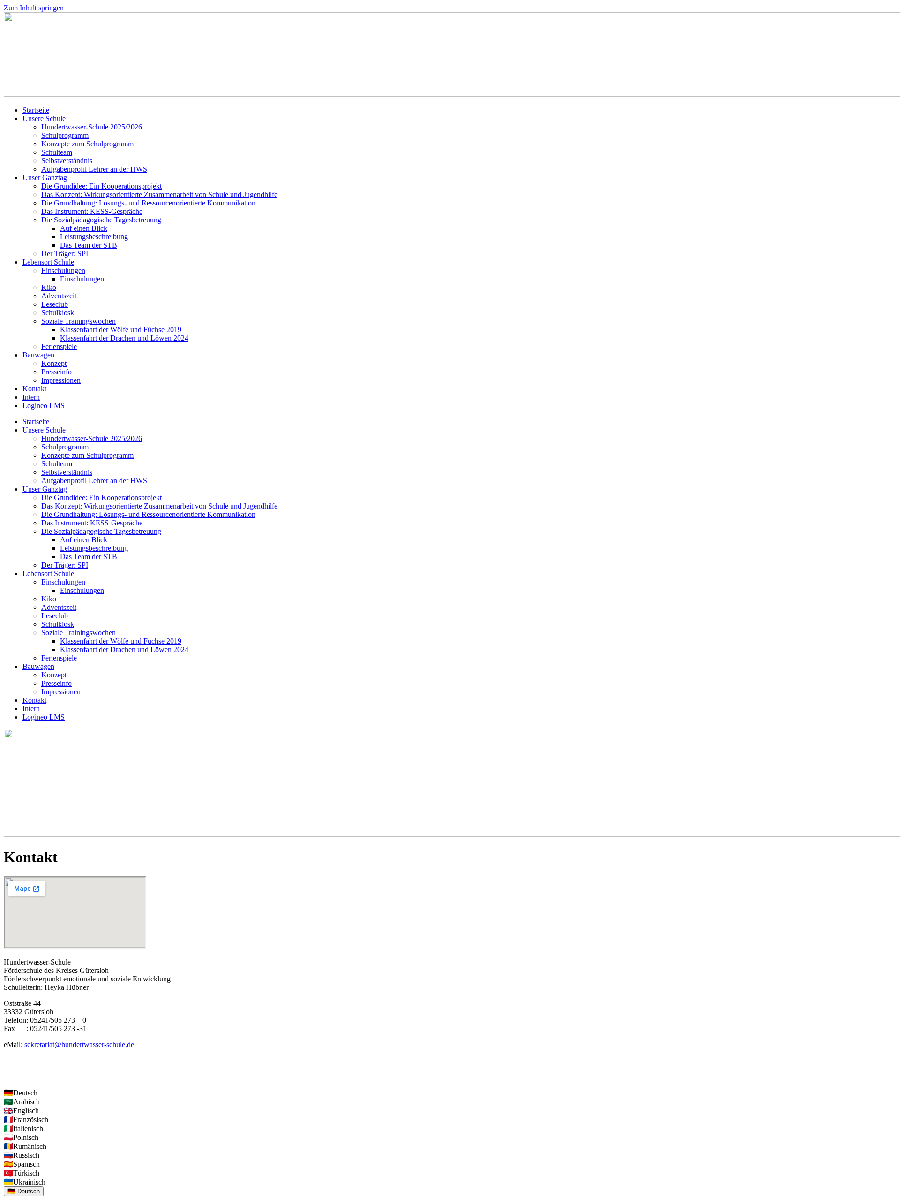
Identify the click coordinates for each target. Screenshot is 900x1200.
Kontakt (34, 389)
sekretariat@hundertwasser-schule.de (79, 1044)
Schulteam (56, 152)
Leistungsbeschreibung (94, 237)
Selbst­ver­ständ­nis (66, 161)
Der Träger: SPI (64, 254)
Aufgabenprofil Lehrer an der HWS (94, 169)
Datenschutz (22, 1076)
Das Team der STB (88, 245)
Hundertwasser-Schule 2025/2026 (91, 127)
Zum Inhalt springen (34, 8)
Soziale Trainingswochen (78, 321)
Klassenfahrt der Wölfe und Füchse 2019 (120, 330)
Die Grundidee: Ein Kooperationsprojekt (101, 186)
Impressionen (61, 380)
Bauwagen (38, 355)
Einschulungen (63, 270)
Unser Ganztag (44, 178)
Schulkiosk (57, 313)
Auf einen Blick (83, 228)
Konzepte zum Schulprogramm (87, 144)
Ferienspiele (59, 346)
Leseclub (54, 304)
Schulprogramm (65, 135)
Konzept (54, 363)
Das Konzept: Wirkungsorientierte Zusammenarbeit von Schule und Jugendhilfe (159, 194)
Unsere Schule (44, 118)
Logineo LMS (43, 406)
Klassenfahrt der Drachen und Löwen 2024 (124, 338)
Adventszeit (58, 296)
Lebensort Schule (48, 262)
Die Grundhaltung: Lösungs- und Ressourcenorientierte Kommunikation (148, 203)
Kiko (48, 287)
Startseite (35, 110)
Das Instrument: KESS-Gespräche (91, 211)
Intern (31, 397)
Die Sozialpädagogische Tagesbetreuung (101, 220)
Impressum (20, 1060)
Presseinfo (56, 372)
